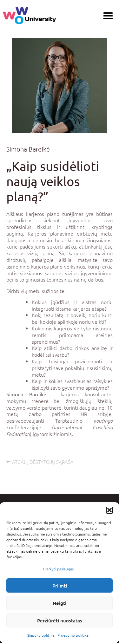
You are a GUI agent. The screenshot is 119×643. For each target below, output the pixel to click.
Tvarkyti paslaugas (58, 568)
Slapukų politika (40, 635)
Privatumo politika (73, 635)
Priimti (59, 585)
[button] (109, 510)
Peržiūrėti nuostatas (59, 620)
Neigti (59, 603)
